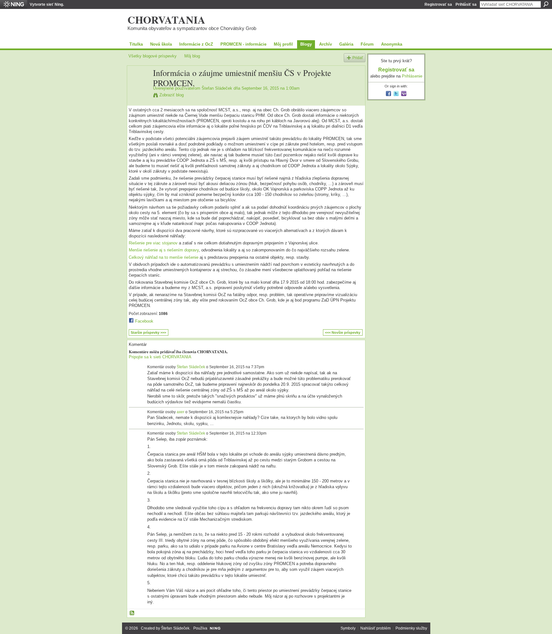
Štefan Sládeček (217, 88)
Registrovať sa (438, 4)
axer (180, 412)
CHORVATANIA (166, 19)
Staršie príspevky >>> (148, 332)
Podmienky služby (411, 628)
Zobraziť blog (171, 95)
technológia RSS (132, 613)
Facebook (144, 321)
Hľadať (545, 4)
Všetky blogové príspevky (152, 56)
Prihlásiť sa (466, 4)
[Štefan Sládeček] (139, 86)
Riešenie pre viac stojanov (153, 243)
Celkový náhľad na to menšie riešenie (163, 257)
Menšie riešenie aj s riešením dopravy (164, 250)
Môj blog (192, 56)
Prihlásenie (412, 76)
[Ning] (13, 4)
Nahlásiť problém (375, 628)
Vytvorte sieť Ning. (47, 4)
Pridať (357, 58)
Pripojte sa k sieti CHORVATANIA (160, 356)
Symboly (348, 628)
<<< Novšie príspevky (342, 332)
